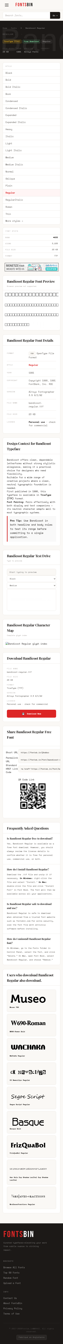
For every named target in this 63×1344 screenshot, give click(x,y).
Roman (9, 207)
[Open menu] (6, 5)
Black (9, 73)
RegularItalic (14, 199)
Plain (9, 185)
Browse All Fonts (14, 1267)
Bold (8, 80)
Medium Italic (14, 164)
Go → (55, 15)
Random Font (10, 1278)
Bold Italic (13, 87)
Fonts (14, 28)
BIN (24, 5)
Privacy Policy (12, 1308)
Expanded (11, 115)
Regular (10, 192)
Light (9, 143)
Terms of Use (11, 1313)
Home (5, 28)
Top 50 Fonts (11, 1272)
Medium (10, 157)
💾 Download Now (31, 713)
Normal (10, 171)
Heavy (9, 129)
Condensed (12, 101)
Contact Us (10, 1298)
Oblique (10, 178)
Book (8, 94)
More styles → (14, 221)
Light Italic (14, 150)
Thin (8, 214)
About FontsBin (12, 1303)
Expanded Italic (16, 122)
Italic (10, 136)
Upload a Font (12, 1283)
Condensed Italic (16, 108)
